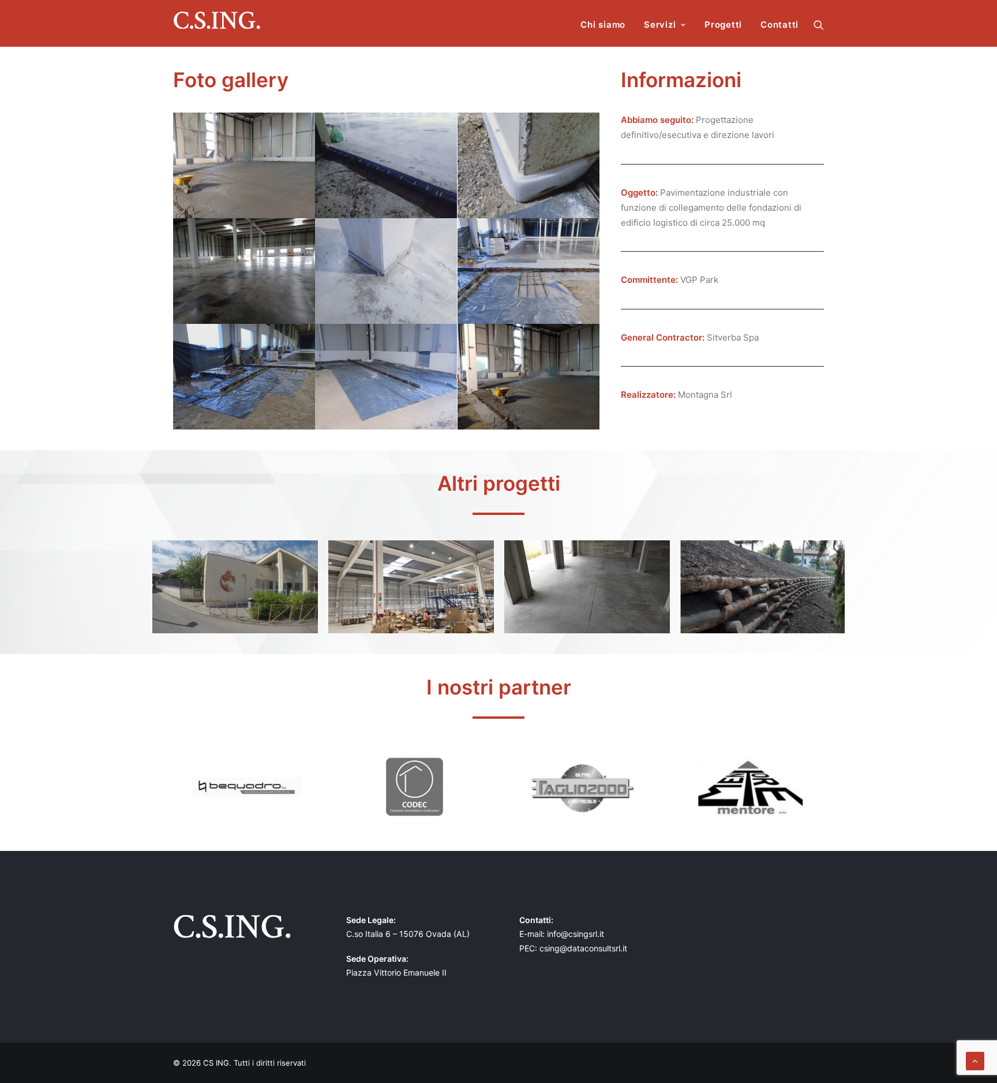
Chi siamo (602, 24)
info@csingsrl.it (575, 934)
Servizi (660, 24)
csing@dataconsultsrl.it (583, 948)
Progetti (723, 24)
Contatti (779, 24)
